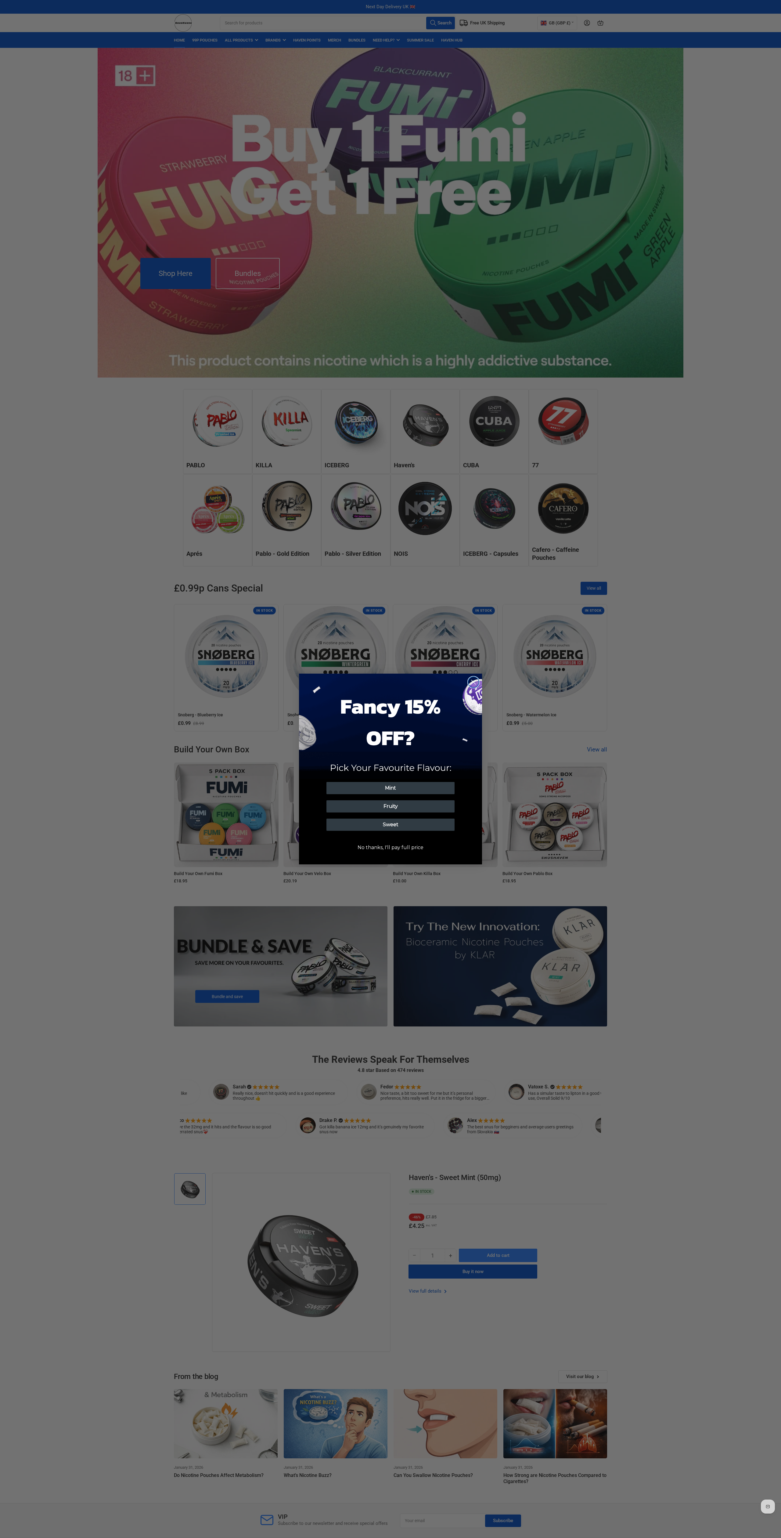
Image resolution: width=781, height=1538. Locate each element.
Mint (390, 788)
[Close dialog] (473, 682)
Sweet (390, 824)
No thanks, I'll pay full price (390, 847)
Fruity (390, 806)
